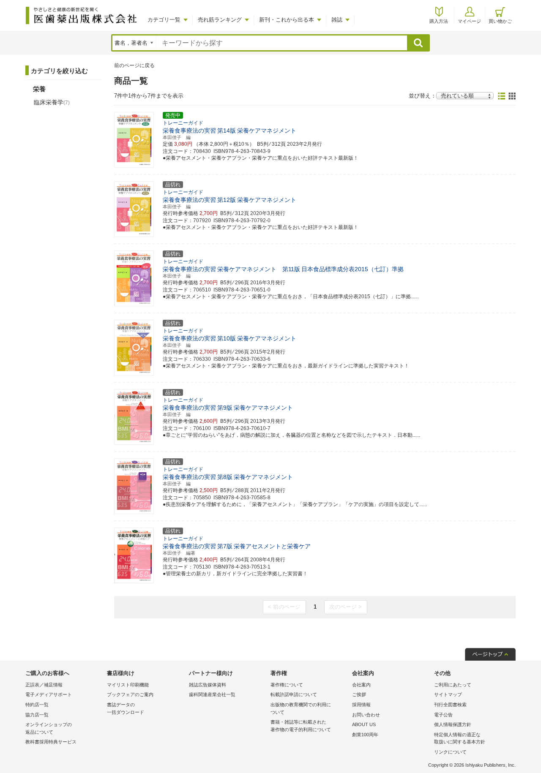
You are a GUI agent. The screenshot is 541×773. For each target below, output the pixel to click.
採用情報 (361, 704)
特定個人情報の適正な (459, 738)
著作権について (286, 684)
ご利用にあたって (452, 684)
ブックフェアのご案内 (130, 694)
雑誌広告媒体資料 (207, 684)
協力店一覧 (37, 714)
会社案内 (361, 684)
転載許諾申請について (293, 694)
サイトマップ (448, 694)
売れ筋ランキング (220, 19)
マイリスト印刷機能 (128, 684)
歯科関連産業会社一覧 (212, 694)
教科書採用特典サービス (51, 741)
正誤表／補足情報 (44, 684)
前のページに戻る (134, 65)
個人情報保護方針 (452, 724)
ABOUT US (364, 724)
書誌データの (125, 708)
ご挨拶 (359, 694)
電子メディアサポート (48, 694)
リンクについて (450, 751)
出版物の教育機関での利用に (300, 708)
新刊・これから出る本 (286, 19)
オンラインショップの (48, 728)
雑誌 (336, 19)
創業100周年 (365, 734)
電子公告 (443, 714)
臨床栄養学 (52, 102)
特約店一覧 (37, 704)
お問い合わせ (366, 714)
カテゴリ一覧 (164, 19)
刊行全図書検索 (450, 704)
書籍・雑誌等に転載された (300, 725)
